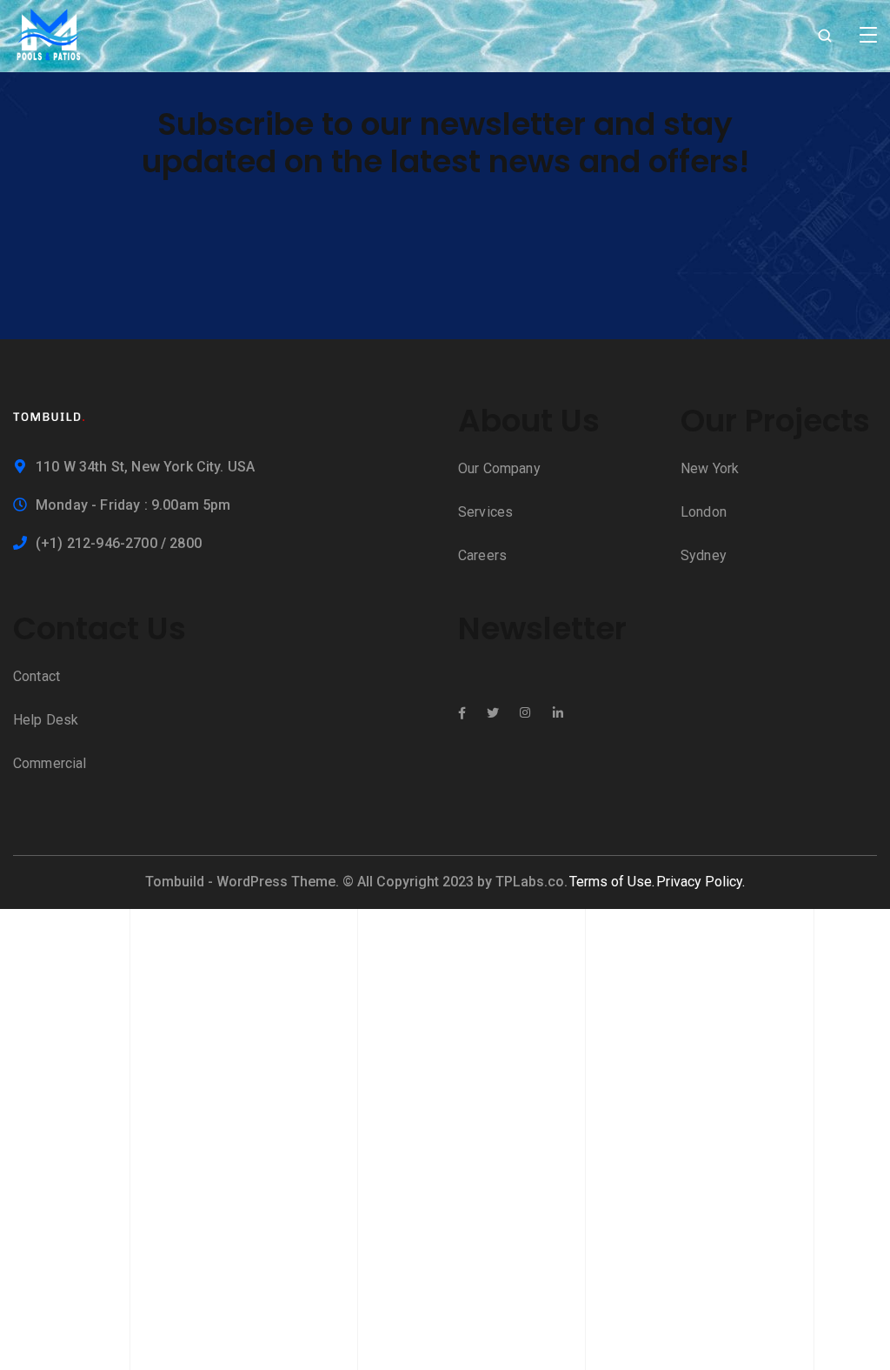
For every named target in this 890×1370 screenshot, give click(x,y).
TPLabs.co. (531, 881)
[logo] (48, 34)
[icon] (462, 713)
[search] (824, 37)
